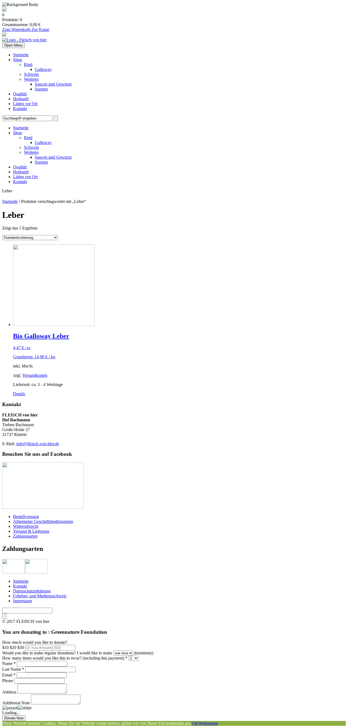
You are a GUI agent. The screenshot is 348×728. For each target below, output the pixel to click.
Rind (28, 64)
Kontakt (20, 108)
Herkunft (21, 98)
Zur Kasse (40, 29)
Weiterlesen (208, 723)
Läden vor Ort (25, 103)
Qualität (20, 94)
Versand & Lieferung (31, 531)
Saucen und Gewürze (53, 84)
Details (19, 393)
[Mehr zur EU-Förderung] (4, 10)
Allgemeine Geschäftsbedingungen (43, 521)
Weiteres (31, 79)
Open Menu (13, 45)
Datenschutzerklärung (32, 591)
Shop (17, 59)
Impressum (22, 600)
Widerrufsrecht (25, 526)
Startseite (21, 54)
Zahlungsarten (25, 536)
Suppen (41, 89)
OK (195, 723)
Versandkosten (34, 375)
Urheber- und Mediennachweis (39, 596)
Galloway (43, 69)
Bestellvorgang (26, 516)
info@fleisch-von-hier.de (37, 443)
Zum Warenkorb (17, 29)
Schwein (31, 74)
